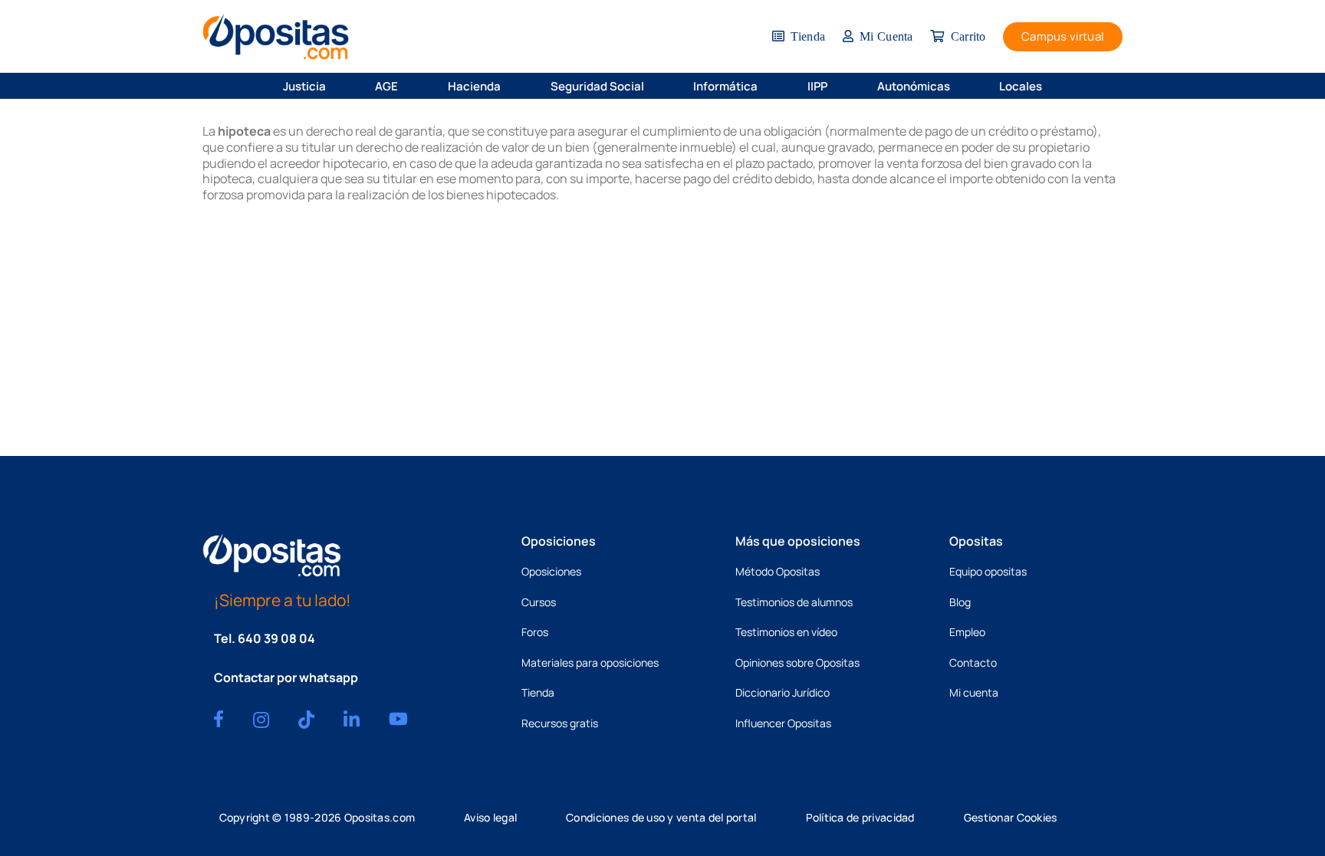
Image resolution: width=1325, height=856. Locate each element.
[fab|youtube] (398, 718)
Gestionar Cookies (1010, 817)
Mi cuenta (973, 692)
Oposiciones (551, 571)
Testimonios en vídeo (786, 632)
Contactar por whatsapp (286, 677)
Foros (534, 632)
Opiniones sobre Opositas (797, 662)
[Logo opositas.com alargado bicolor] (275, 36)
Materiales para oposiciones (590, 662)
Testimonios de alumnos (794, 602)
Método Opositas (777, 571)
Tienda (537, 692)
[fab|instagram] (261, 719)
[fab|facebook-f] (218, 718)
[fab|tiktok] (306, 719)
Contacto (973, 662)
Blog (960, 602)
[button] (335, 86)
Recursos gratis (559, 723)
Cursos (538, 602)
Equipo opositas (988, 571)
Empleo (967, 632)
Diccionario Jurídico (782, 692)
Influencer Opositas (783, 723)
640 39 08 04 (276, 638)
